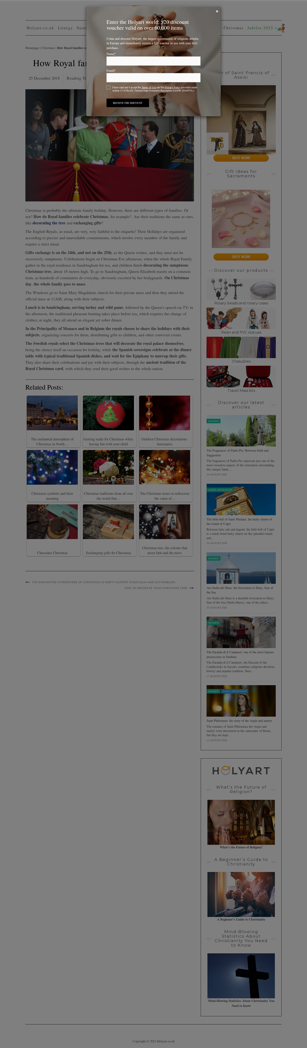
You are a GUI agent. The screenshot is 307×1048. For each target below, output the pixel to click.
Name (111, 54)
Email (111, 71)
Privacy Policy (172, 87)
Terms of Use (149, 87)
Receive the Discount (127, 103)
